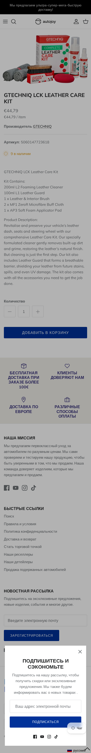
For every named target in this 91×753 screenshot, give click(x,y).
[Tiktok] (56, 736)
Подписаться (45, 722)
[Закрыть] (80, 651)
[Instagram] (49, 736)
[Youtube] (42, 736)
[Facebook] (35, 736)
